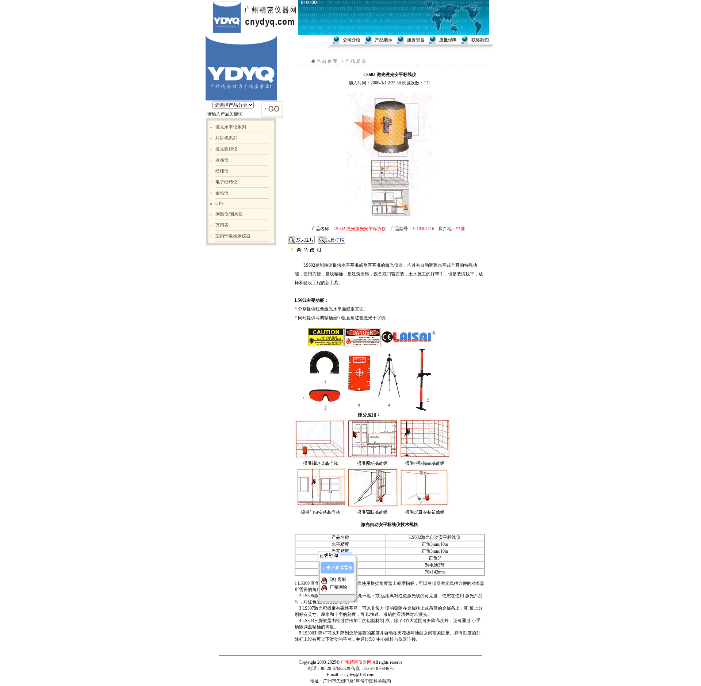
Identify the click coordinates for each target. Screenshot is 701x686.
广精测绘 (338, 587)
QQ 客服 (337, 579)
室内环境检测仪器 (232, 236)
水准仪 (222, 160)
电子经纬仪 (226, 181)
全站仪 (222, 192)
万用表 (222, 225)
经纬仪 (222, 171)
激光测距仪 (226, 149)
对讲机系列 (226, 138)
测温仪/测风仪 (229, 214)
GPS (219, 203)
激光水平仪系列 (230, 127)
